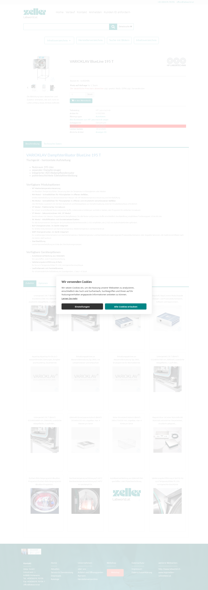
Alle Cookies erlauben (125, 306)
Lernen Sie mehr (70, 298)
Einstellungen (82, 306)
